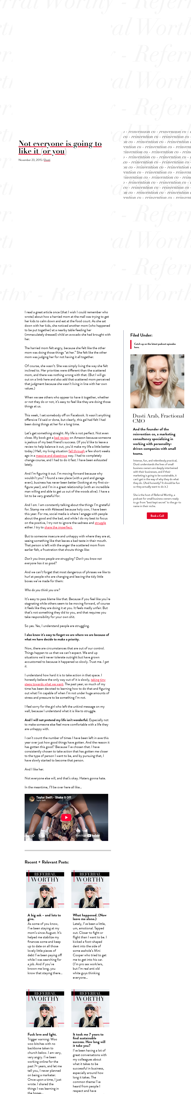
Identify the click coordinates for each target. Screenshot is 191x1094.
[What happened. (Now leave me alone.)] (90, 926)
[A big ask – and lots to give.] (45, 926)
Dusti (47, 160)
